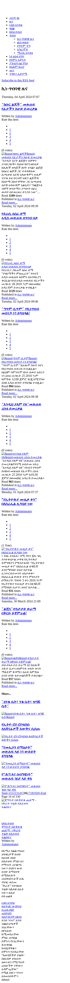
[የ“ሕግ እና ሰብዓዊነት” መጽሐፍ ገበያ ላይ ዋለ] (23, 789)
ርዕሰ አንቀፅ (8, 902)
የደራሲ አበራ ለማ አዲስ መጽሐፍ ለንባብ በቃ (20, 216)
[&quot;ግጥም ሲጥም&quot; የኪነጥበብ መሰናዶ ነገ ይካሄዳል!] (23, 361)
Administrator (23, 116)
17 (28, 793)
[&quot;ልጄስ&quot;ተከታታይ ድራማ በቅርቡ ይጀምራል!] (23, 661)
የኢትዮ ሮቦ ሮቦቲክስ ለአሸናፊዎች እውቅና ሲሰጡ (21, 726)
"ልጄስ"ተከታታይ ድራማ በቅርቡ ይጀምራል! (19, 611)
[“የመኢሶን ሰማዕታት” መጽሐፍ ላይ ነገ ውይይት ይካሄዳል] (23, 767)
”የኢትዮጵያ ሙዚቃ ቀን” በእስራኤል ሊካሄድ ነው (19, 501)
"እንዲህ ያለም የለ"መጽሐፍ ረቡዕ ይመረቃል (21, 406)
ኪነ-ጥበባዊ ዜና (26, 199)
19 (34, 793)
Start (4, 793)
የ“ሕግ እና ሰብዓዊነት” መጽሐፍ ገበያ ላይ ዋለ (17, 776)
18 (31, 793)
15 (22, 793)
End (43, 793)
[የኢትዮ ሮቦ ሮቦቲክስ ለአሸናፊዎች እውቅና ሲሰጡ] (23, 739)
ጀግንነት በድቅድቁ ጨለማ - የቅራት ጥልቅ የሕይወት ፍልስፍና (12, 832)
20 (37, 793)
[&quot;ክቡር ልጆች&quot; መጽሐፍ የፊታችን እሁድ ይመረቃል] (23, 157)
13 (16, 793)
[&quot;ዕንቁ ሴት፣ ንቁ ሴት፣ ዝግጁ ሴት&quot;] (23, 717)
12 (13, 793)
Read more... (9, 202)
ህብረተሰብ (8, 823)
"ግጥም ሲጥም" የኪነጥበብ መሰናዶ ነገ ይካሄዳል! (20, 311)
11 (10, 793)
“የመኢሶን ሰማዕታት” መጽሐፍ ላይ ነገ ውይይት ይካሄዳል (19, 751)
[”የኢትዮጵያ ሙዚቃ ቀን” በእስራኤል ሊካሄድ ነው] (23, 552)
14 (19, 793)
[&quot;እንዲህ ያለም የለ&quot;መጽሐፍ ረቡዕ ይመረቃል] (23, 457)
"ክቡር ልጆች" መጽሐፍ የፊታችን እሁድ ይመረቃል (19, 106)
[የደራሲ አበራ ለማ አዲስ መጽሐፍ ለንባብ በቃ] (23, 266)
